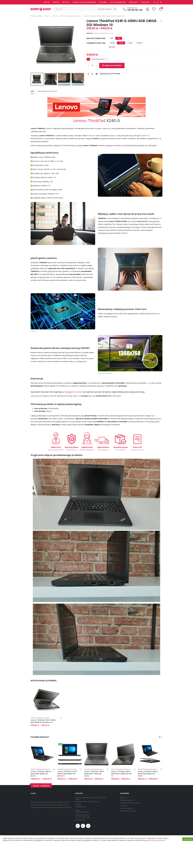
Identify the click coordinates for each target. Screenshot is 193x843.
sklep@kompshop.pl (82, 812)
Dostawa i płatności (126, 808)
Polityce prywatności (157, 840)
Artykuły (66, 2)
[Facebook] (154, 2)
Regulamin (103, 2)
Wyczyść (112, 47)
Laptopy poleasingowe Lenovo (103, 33)
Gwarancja (123, 806)
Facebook (88, 74)
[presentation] (31, 45)
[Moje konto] (147, 8)
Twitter (92, 74)
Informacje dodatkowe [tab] (47, 91)
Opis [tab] (32, 91)
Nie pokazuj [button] (188, 839)
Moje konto (133, 2)
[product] (46, 699)
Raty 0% (47, 2)
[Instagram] (160, 2)
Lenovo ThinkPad (89, 120)
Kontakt (56, 2)
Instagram (88, 826)
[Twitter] (157, 2)
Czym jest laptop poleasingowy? (84, 2)
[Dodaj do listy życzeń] (61, 718)
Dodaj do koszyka (113, 65)
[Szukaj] (115, 9)
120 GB (112, 43)
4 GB (111, 38)
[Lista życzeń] (154, 8)
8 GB (118, 38)
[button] (160, 737)
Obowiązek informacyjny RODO (130, 803)
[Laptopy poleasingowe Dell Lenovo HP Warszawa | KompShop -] (41, 8)
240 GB (121, 43)
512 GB (130, 43)
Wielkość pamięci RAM (95, 38)
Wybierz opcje (58, 688)
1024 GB (139, 43)
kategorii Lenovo (73, 391)
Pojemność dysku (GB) (95, 43)
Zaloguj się (145, 2)
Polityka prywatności (118, 2)
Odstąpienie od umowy (127, 811)
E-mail (96, 74)
